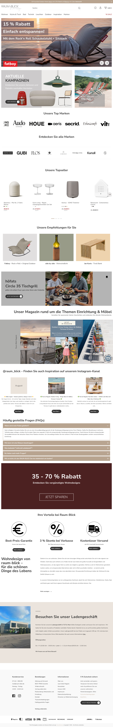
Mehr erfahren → (19, 550)
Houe (50, 2)
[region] (56, 42)
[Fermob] (101, 124)
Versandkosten (59, 725)
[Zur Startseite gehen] (14, 8)
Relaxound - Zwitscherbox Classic (99, 204)
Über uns (60, 681)
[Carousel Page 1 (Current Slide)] (52, 218)
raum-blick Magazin (63, 684)
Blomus (66, 2)
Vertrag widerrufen (40, 689)
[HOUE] (12, 124)
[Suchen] (79, 8)
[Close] (111, 1)
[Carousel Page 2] (56, 218)
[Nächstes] (107, 63)
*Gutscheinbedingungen (42, 700)
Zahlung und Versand (41, 681)
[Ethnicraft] (65, 124)
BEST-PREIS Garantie (41, 684)
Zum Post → (19, 411)
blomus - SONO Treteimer (70, 203)
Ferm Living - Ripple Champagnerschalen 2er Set (42, 204)
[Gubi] (22, 153)
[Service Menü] (95, 8)
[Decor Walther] (49, 153)
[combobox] (55, 8)
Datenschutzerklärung (64, 694)
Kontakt (37, 697)
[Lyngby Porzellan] (105, 153)
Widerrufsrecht (39, 686)
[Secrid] (47, 124)
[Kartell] (91, 153)
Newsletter (61, 686)
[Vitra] (83, 124)
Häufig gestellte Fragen (42, 702)
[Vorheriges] (102, 63)
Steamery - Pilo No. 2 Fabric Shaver (13, 204)
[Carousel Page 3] (58, 218)
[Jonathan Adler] (8, 153)
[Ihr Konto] (100, 8)
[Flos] (36, 153)
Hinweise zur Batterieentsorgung (68, 697)
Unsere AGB (61, 689)
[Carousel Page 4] (61, 218)
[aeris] (30, 124)
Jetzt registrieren (89, 703)
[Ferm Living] (77, 153)
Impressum (61, 692)
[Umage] (63, 153)
